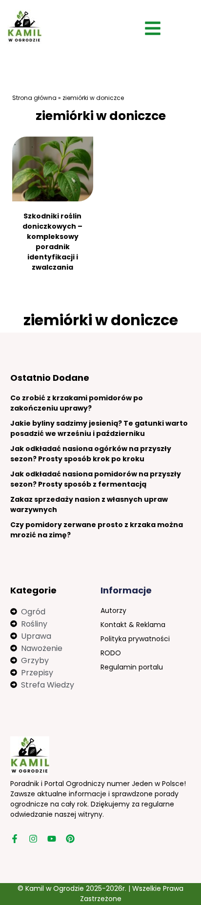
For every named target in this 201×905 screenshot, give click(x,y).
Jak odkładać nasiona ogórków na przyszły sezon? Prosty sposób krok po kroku (90, 454)
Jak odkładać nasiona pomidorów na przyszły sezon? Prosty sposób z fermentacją (95, 479)
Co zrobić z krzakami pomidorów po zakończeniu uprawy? (76, 403)
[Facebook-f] (14, 838)
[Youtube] (51, 838)
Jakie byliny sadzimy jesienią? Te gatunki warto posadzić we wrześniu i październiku (99, 428)
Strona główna (34, 98)
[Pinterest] (70, 838)
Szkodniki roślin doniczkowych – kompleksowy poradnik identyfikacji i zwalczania (52, 241)
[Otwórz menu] (152, 28)
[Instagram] (33, 838)
